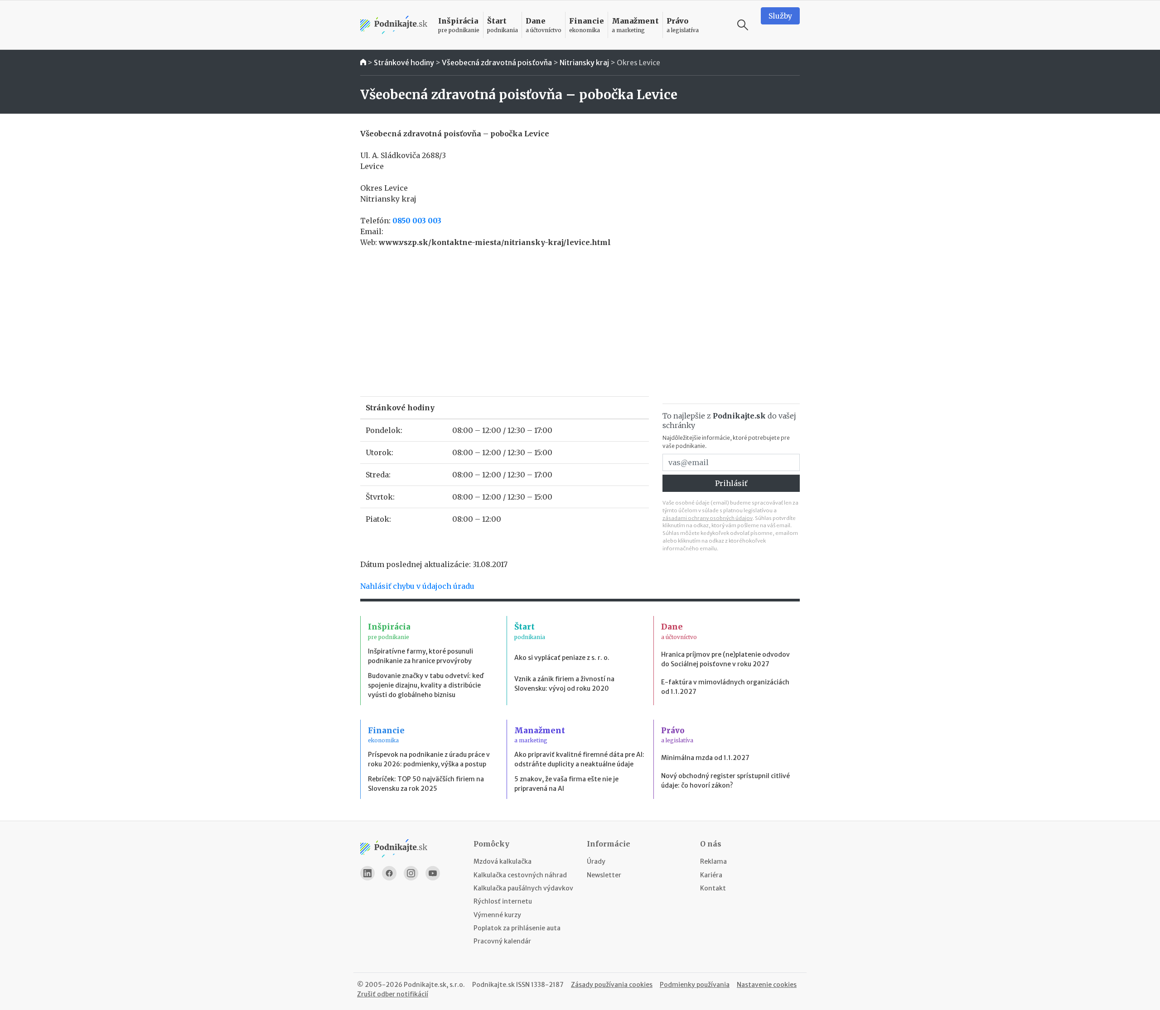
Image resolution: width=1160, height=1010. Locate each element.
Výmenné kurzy (497, 915)
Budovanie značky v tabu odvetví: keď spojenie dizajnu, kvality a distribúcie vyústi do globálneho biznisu (425, 685)
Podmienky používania (695, 985)
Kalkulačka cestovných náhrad (520, 875)
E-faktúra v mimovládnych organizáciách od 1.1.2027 (725, 687)
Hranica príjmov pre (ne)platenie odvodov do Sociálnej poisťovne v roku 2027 (725, 659)
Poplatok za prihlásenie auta (517, 928)
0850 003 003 (416, 220)
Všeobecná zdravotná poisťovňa (497, 62)
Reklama (713, 861)
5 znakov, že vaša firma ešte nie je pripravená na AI (566, 784)
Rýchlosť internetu (503, 901)
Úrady (596, 861)
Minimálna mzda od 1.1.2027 (705, 758)
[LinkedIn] (367, 873)
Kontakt (713, 888)
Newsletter (604, 875)
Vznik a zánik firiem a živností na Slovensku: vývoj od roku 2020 (564, 684)
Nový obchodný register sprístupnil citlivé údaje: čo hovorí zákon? (725, 780)
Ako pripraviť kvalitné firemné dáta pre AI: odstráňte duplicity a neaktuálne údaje (579, 759)
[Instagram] (411, 873)
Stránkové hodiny (404, 62)
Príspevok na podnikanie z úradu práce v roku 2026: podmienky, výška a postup (429, 759)
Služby (780, 15)
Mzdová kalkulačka (503, 861)
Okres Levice (638, 62)
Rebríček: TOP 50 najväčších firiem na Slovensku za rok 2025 (426, 784)
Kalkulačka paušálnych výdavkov (523, 888)
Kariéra (711, 875)
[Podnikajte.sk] (393, 25)
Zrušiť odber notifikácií (392, 994)
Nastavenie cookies (767, 985)
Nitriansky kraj (584, 62)
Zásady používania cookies (611, 985)
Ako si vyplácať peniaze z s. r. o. (561, 658)
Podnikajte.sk (493, 985)
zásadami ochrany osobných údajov (707, 518)
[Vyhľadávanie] (743, 25)
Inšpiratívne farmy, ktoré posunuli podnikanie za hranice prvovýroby (420, 656)
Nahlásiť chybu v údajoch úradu (417, 586)
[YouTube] (432, 873)
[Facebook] (389, 873)
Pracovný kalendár (502, 941)
